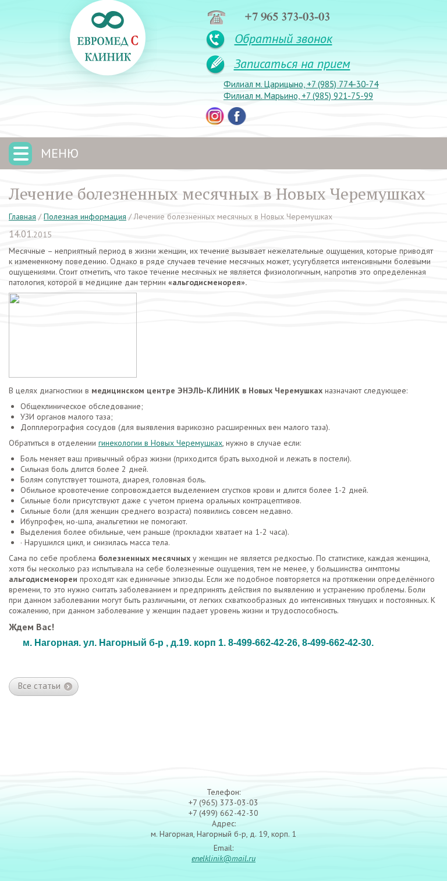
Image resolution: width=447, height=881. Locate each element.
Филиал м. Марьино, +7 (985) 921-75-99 (298, 96)
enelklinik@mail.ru (223, 858)
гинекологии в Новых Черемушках (160, 443)
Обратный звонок (283, 38)
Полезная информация (85, 216)
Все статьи (39, 685)
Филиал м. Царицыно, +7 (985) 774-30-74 (301, 84)
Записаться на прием (292, 63)
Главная (22, 216)
